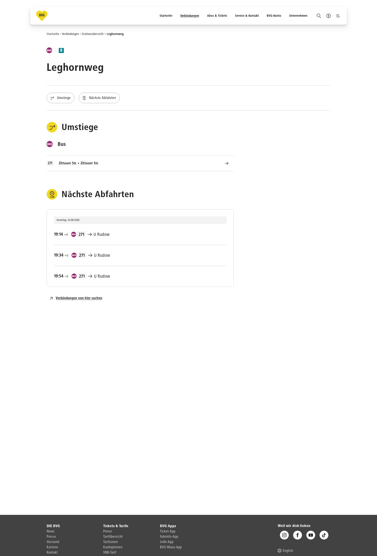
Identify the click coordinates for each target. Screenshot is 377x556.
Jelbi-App (166, 542)
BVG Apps (168, 526)
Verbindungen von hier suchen (79, 298)
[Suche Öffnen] (318, 15)
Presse (51, 537)
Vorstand (53, 542)
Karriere (52, 547)
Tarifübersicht (113, 537)
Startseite (53, 33)
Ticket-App (167, 531)
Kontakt (52, 552)
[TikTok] (324, 535)
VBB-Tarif (109, 552)
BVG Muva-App (171, 547)
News (51, 531)
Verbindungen (70, 33)
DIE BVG (53, 526)
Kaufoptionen (112, 547)
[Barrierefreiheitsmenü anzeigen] (328, 15)
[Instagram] (284, 535)
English (288, 551)
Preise (107, 531)
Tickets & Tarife (115, 526)
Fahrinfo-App (169, 537)
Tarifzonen (110, 542)
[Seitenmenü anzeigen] (338, 15)
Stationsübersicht (93, 33)
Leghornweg (115, 33)
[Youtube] (310, 535)
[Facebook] (297, 535)
